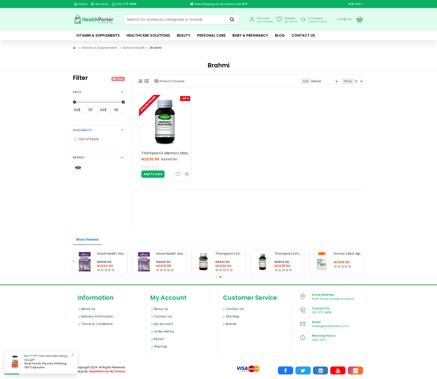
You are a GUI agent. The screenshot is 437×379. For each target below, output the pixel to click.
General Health (133, 48)
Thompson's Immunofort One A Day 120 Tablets (288, 254)
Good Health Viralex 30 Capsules (170, 254)
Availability (82, 130)
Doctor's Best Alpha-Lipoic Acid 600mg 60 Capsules (348, 254)
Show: (348, 81)
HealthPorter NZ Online (107, 371)
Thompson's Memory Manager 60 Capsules (166, 153)
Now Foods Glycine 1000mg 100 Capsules (45, 365)
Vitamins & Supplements (99, 48)
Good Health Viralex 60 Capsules (111, 254)
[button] (73, 261)
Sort (305, 81)
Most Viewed (87, 239)
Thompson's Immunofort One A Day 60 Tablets (229, 254)
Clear (120, 79)
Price (77, 92)
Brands (78, 157)
